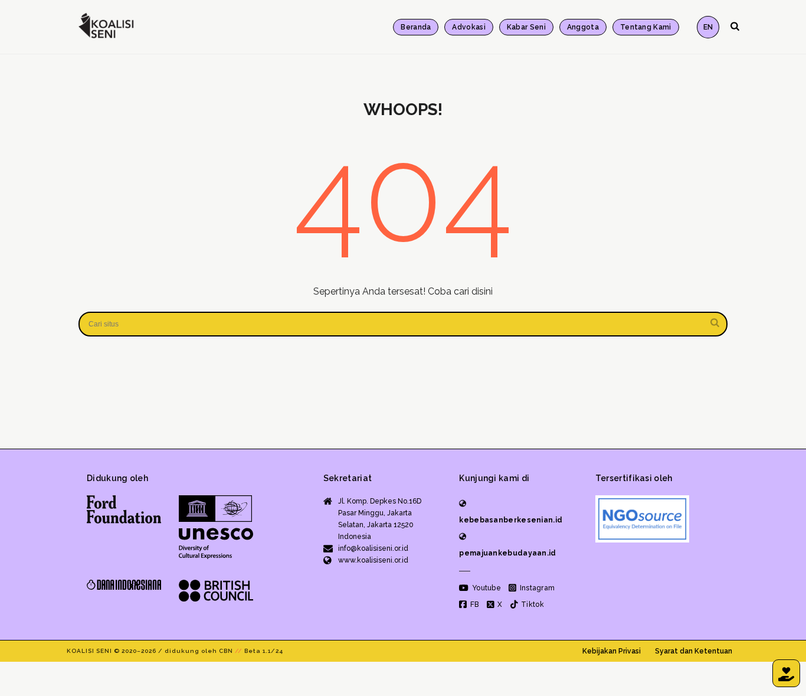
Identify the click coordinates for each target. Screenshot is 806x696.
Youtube (485, 588)
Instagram (536, 588)
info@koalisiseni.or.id (373, 548)
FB (473, 604)
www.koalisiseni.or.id (373, 560)
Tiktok (531, 604)
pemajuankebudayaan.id (507, 553)
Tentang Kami (645, 27)
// (239, 651)
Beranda (416, 27)
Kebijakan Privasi (611, 651)
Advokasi (468, 27)
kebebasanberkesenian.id (510, 520)
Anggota (583, 27)
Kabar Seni (526, 27)
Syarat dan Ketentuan (693, 651)
